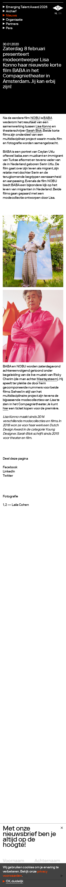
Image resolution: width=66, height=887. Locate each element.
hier (5, 408)
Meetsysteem (47, 379)
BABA (47, 118)
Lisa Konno (43, 126)
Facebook (10, 467)
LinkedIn (9, 471)
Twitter (8, 476)
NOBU (35, 118)
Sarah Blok (34, 131)
